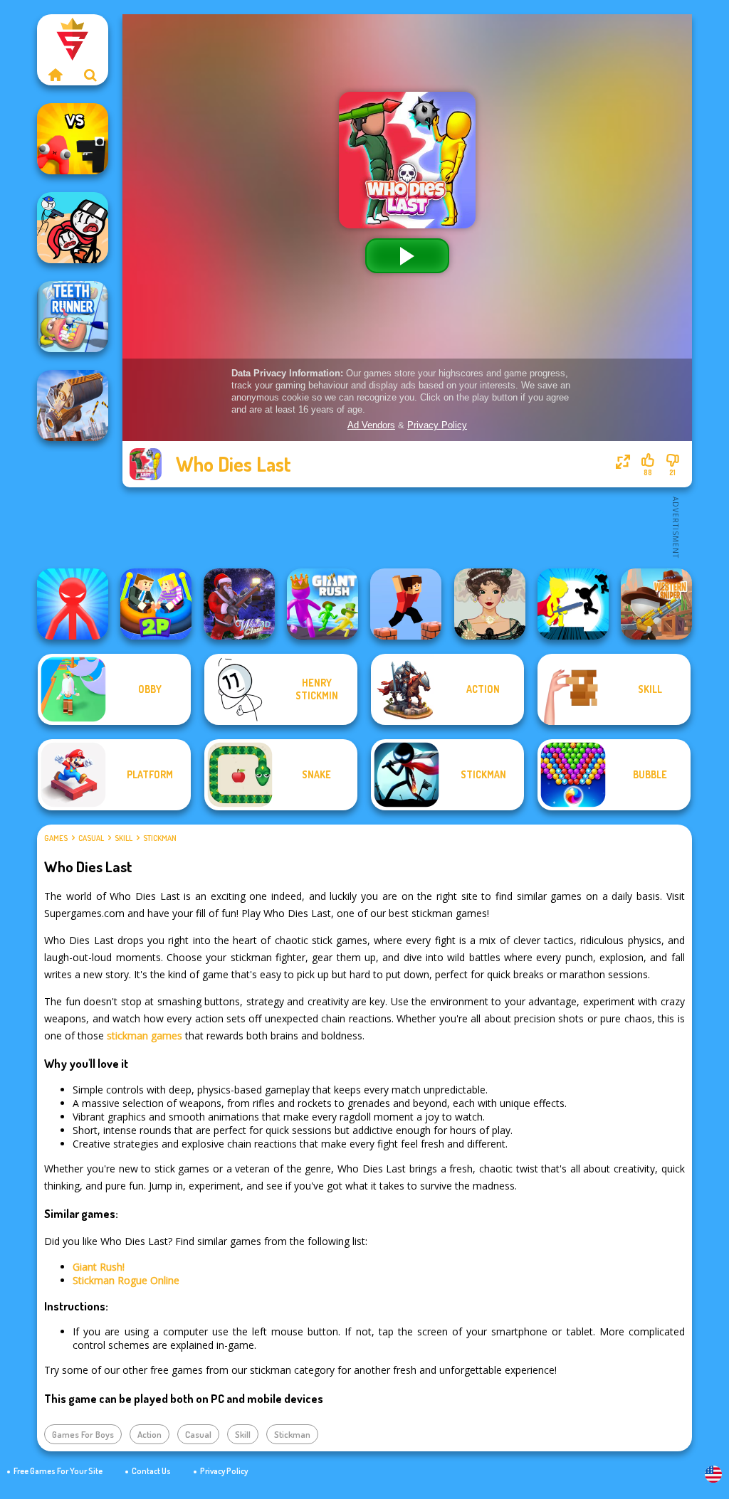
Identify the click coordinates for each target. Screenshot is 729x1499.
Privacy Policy (224, 1471)
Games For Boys (83, 1434)
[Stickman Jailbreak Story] (72, 227)
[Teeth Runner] (72, 316)
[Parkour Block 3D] (405, 604)
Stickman (160, 838)
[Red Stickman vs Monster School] (72, 604)
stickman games (144, 1035)
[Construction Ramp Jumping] (72, 405)
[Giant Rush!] (322, 604)
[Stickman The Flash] (573, 604)
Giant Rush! (99, 1266)
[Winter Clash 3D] (239, 604)
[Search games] (90, 74)
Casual (91, 838)
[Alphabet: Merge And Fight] (72, 138)
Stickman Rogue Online (126, 1280)
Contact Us (151, 1471)
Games (56, 838)
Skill (123, 838)
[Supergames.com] (55, 74)
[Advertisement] (407, 526)
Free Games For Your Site (58, 1471)
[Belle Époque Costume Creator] (489, 604)
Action (149, 1434)
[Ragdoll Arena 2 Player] (156, 604)
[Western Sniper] (656, 604)
